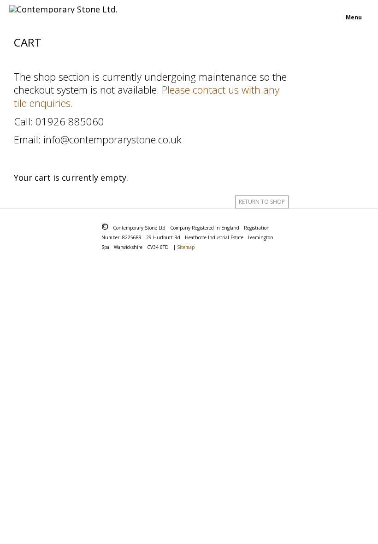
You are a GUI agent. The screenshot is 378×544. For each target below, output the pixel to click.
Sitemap (186, 247)
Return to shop (262, 202)
